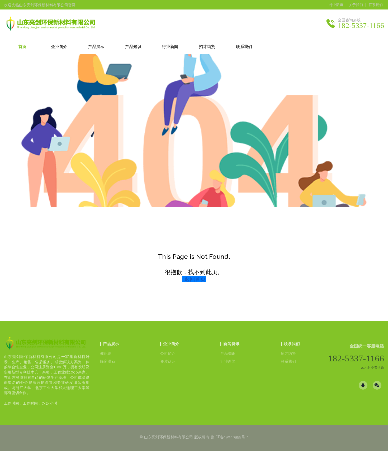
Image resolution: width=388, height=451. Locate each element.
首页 (22, 46)
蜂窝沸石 (107, 361)
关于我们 (356, 5)
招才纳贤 (288, 353)
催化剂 (105, 353)
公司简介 (167, 353)
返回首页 (195, 279)
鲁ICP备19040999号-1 (230, 437)
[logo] (46, 345)
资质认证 (167, 361)
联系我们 (376, 5)
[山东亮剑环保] (53, 23)
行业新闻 (336, 5)
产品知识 (227, 353)
